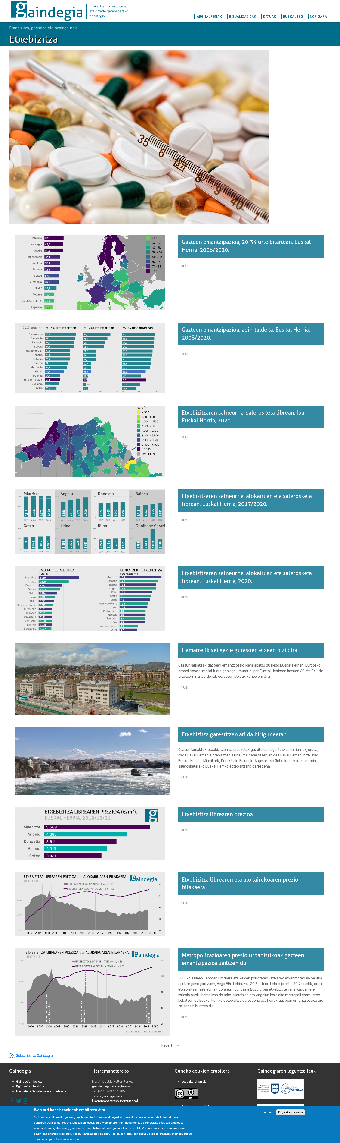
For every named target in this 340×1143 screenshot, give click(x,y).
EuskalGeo (293, 16)
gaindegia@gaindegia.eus (111, 1086)
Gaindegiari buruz (29, 1081)
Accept (268, 1112)
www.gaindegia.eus (107, 1096)
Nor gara (318, 16)
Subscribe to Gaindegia (34, 1055)
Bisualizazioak (242, 16)
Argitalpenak (209, 16)
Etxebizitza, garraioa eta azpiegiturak (43, 27)
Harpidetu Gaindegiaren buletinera (41, 1091)
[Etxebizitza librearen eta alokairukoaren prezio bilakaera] (90, 903)
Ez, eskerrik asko (290, 1112)
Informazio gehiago (66, 1139)
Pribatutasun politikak (197, 1106)
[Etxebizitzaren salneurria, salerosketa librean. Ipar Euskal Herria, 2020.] (90, 440)
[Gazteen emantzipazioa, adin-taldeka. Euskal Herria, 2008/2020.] (90, 357)
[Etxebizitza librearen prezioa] (90, 833)
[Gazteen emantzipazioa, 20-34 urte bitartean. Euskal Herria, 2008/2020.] (90, 272)
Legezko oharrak (194, 1081)
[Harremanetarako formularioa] (115, 1100)
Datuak (269, 16)
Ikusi (185, 266)
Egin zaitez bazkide (30, 1086)
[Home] (47, 11)
